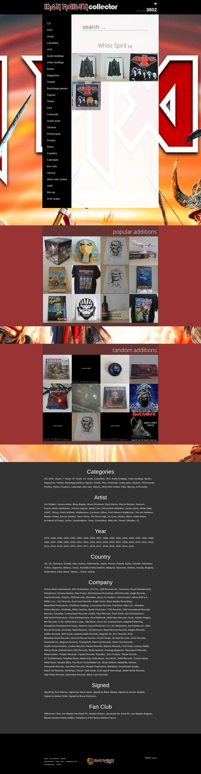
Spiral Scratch (124, 597)
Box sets (52, 166)
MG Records (50, 622)
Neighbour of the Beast (87, 718)
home (46, 758)
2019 (111, 546)
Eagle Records (137, 593)
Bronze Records (52, 630)
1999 (66, 542)
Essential (66, 630)
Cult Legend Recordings (109, 670)
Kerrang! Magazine (114, 650)
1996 (46, 542)
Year (100, 531)
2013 (46, 546)
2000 (72, 542)
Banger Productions (96, 666)
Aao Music (111, 658)
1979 (46, 538)
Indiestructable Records (86, 634)
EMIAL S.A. (49, 601)
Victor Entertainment (79, 617)
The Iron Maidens (144, 512)
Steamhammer (79, 630)
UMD (50, 185)
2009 (131, 542)
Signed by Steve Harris (80, 692)
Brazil (66, 571)
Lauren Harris (132, 508)
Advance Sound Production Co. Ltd (96, 626)
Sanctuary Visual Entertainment (135, 589)
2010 (137, 542)
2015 (59, 546)
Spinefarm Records (75, 666)
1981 (59, 538)
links (62, 761)
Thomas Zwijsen (79, 508)
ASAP (47, 512)
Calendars (53, 159)
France (111, 563)
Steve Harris (83, 516)
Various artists (64, 504)
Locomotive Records (100, 605)
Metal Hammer (96, 650)
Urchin (68, 520)
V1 (137, 520)
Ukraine (131, 567)
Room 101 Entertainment (109, 622)
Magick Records (136, 630)
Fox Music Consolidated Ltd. (86, 662)
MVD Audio (67, 634)
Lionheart (94, 512)
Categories (100, 472)
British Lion (94, 508)
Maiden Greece (97, 713)
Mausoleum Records (135, 650)
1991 (124, 538)
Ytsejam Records (67, 654)
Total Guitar (90, 670)
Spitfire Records (52, 634)
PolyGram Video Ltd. (122, 605)
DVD (49, 29)
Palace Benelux (52, 609)
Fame (131, 617)
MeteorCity (85, 658)
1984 (79, 538)
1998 (59, 542)
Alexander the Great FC (118, 713)
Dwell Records (124, 658)
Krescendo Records (54, 666)
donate (63, 758)
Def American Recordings (101, 593)
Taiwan (73, 571)
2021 (124, 546)
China (83, 571)
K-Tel (60, 622)
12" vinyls (88, 478)
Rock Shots (118, 613)
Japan (103, 563)
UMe (147, 626)
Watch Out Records (54, 670)
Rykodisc (100, 654)
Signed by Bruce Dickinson (82, 696)
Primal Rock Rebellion (113, 508)
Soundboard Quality (128, 666)
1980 (53, 538)
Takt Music (90, 622)
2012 (150, 542)
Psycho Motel (51, 508)
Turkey (47, 567)
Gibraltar (131, 520)
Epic (81, 622)
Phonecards (53, 133)
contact (59, 764)
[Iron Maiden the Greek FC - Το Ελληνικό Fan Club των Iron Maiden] (100, 761)
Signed (100, 685)
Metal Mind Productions (56, 605)
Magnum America (68, 642)
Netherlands (93, 563)
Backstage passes (57, 88)
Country (100, 557)
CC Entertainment (53, 658)
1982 (66, 538)
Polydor (65, 597)
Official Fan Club (52, 713)
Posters (51, 140)
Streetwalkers (80, 520)
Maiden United (51, 516)
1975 (72, 546)
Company (101, 582)
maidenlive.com (71, 761)
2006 (111, 542)
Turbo (91, 520)
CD (49, 23)
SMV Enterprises (80, 589)
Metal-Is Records (112, 646)
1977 (85, 546)
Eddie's (71, 718)
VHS (49, 49)
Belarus (67, 567)
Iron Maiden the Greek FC (75, 713)
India (59, 571)
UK (50, 563)
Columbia (58, 613)
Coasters (52, 153)
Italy (75, 563)
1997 (53, 542)
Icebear (132, 662)
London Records (76, 646)
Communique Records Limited (80, 613)
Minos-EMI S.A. (140, 597)
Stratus (121, 516)
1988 (105, 538)
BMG (75, 609)
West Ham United (57, 179)
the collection (54, 758)
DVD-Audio (53, 198)
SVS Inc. (94, 589)
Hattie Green (139, 516)
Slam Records (103, 613)
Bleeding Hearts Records (56, 638)
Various (51, 172)
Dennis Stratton (67, 516)
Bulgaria (149, 567)
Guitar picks (53, 120)
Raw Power (81, 593)
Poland (120, 563)
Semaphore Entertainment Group (60, 626)
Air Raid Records (120, 638)
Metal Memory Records (115, 630)
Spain (128, 563)
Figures (51, 94)
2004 (98, 542)
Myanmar (121, 567)
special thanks (49, 761)
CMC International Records (136, 609)
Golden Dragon (142, 617)
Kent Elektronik (98, 617)
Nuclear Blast (64, 662)
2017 (98, 546)
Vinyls (50, 36)
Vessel (121, 520)
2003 (92, 542)
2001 (79, 542)
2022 (131, 546)
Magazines (53, 75)
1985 (85, 538)
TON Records (114, 609)
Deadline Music (71, 658)
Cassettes (52, 43)
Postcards (52, 114)
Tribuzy (55, 512)
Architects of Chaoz (54, 520)
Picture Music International (57, 589)
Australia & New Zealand (92, 567)
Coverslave (101, 520)
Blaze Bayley (79, 504)
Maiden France (108, 718)
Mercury (48, 613)
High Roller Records (54, 674)
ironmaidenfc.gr (49, 764)
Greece (81, 563)
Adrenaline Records (75, 674)
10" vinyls (77, 478)
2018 (105, 546)
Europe (67, 563)
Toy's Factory (113, 654)
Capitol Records (52, 597)
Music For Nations (106, 597)
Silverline (139, 605)
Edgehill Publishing (132, 622)
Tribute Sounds (129, 654)
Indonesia (147, 563)
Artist (100, 497)
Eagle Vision (99, 601)
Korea (75, 567)
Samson (140, 504)
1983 (72, 538)
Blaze (129, 516)
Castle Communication (55, 646)
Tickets (51, 81)
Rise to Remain (126, 504)
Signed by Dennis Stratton (131, 692)
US (45, 563)
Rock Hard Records (81, 601)
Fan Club (100, 707)
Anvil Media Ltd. (136, 626)
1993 (137, 538)
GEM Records (78, 597)
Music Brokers (109, 662)
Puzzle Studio (104, 638)
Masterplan (121, 626)
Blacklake (91, 597)
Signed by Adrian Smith (55, 696)
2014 (53, 546)
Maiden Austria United (55, 718)
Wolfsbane (64, 508)
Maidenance (82, 512)
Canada (136, 563)
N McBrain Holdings (79, 605)
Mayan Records (94, 646)
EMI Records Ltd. (109, 589)
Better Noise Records (133, 670)
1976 (79, 546)
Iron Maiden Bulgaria (141, 713)
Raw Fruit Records (101, 642)
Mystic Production (97, 609)
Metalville (122, 662)
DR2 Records (80, 650)
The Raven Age (98, 516)
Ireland (91, 571)
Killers (104, 512)
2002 (85, 542)
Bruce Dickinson (95, 504)
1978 (92, 546)
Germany (57, 563)
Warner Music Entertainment (58, 650)
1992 (131, 538)
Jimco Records (138, 638)
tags (57, 761)
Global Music (71, 622)
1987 (98, 538)
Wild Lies (112, 520)
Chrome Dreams (65, 593)
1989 (111, 538)
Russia (139, 567)
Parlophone (50, 593)
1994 (144, 538)
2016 (66, 546)
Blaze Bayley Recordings (119, 601)
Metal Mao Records (116, 617)
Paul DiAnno (111, 504)
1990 (118, 538)
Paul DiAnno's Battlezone (121, 512)
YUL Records (63, 601)
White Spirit (145, 508)
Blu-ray (51, 192)
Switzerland (50, 571)
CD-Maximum (95, 630)
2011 (144, 542)
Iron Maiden (50, 504)
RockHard (70, 670)
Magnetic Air (105, 634)
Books (50, 68)
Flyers (50, 146)
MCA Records (122, 593)
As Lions (112, 516)
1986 (92, 538)
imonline (154, 758)
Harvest (83, 609)
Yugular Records (86, 654)
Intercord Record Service (83, 638)
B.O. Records (119, 634)
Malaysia (110, 567)
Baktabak (112, 666)
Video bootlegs (55, 62)
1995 (150, 538)
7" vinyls (66, 478)
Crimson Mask (140, 658)
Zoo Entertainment (134, 613)
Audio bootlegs (55, 56)
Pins (49, 107)
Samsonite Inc (51, 642)
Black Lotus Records (97, 674)
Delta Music (98, 658)
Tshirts (50, 101)
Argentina (57, 567)
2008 (124, 542)
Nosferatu (66, 609)
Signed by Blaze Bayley (105, 692)
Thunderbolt (85, 642)
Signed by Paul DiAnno (55, 692)
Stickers (51, 127)
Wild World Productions (55, 617)
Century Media (141, 646)
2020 (118, 546)
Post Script (127, 646)
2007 (118, 542)
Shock (80, 670)
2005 (105, 542)
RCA (130, 634)
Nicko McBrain (67, 512)
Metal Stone (50, 662)
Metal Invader (51, 654)
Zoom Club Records (122, 642)
